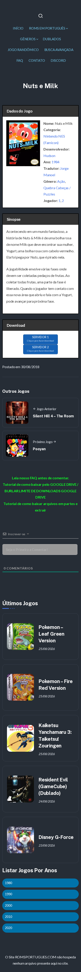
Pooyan (39, 449)
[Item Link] (20, 636)
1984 (55, 162)
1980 (8, 883)
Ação (61, 181)
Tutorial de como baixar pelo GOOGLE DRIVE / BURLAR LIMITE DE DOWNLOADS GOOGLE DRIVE (40, 490)
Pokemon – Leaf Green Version (51, 633)
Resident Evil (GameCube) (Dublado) (53, 786)
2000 (8, 905)
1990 (8, 894)
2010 (8, 917)
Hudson (49, 155)
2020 (8, 928)
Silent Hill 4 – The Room (53, 416)
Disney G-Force (56, 837)
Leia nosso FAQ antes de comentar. (40, 478)
